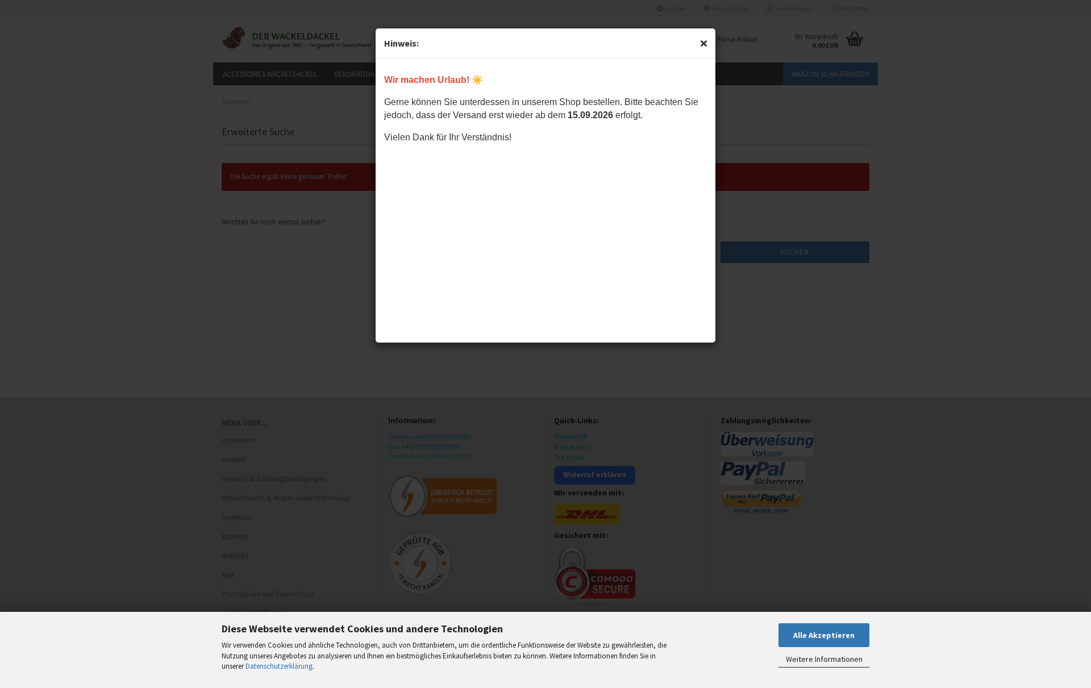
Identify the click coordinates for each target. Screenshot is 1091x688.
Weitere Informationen (824, 659)
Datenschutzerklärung (279, 666)
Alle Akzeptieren (824, 635)
